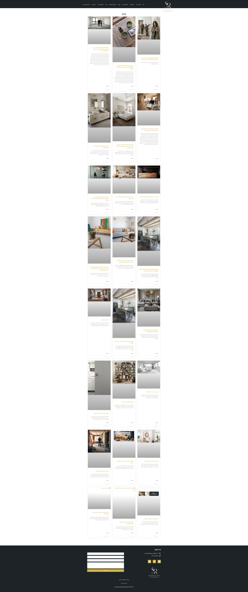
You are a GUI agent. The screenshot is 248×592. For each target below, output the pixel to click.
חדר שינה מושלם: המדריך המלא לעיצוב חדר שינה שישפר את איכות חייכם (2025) (124, 146)
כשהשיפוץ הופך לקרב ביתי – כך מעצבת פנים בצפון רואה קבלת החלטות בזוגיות (101, 49)
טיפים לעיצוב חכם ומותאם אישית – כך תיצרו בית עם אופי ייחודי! (124, 261)
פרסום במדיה (100, 4)
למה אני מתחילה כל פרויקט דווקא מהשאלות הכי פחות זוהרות (149, 129)
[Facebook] (159, 561)
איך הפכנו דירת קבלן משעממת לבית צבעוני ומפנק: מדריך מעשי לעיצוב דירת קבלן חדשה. (99, 268)
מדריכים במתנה (86, 4)
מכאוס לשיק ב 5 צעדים (127, 402)
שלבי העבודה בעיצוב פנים (151, 461)
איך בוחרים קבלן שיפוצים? (102, 471)
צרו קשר (94, 4)
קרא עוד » (156, 86)
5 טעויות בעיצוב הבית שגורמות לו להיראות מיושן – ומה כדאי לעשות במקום (125, 67)
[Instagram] (154, 561)
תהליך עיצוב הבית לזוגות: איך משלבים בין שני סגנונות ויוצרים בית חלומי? (100, 198)
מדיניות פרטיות (124, 583)
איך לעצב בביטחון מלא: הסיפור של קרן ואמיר (124, 197)
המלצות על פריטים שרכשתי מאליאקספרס (126, 523)
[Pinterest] (149, 561)
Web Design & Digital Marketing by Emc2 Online (124, 586)
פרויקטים (132, 4)
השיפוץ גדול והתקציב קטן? (151, 519)
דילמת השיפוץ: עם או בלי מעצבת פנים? (125, 462)
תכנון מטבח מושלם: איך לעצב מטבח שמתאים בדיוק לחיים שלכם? (149, 270)
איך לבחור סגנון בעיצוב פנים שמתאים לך (101, 147)
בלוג (106, 4)
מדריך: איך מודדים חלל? (152, 392)
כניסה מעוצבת (105, 320)
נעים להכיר (138, 4)
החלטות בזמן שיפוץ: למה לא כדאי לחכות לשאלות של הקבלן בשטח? (149, 58)
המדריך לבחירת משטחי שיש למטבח (149, 197)
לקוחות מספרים (112, 4)
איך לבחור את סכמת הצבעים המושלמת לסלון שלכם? (151, 330)
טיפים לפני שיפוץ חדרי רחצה (101, 413)
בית (143, 4)
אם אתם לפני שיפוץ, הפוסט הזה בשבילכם (100, 513)
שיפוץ (119, 4)
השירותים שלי (125, 4)
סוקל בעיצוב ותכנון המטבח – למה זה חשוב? (124, 342)
